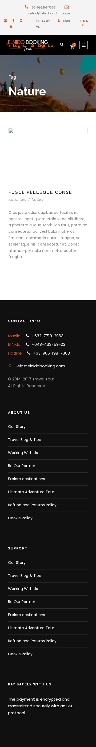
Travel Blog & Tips (24, 439)
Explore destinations (26, 478)
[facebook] (13, 20)
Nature (37, 199)
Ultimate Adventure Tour (31, 492)
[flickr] (21, 20)
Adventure (17, 199)
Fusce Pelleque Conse (40, 192)
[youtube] (11, 26)
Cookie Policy (20, 518)
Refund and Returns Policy (32, 505)
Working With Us (23, 452)
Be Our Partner (21, 465)
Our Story (17, 426)
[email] (5, 20)
